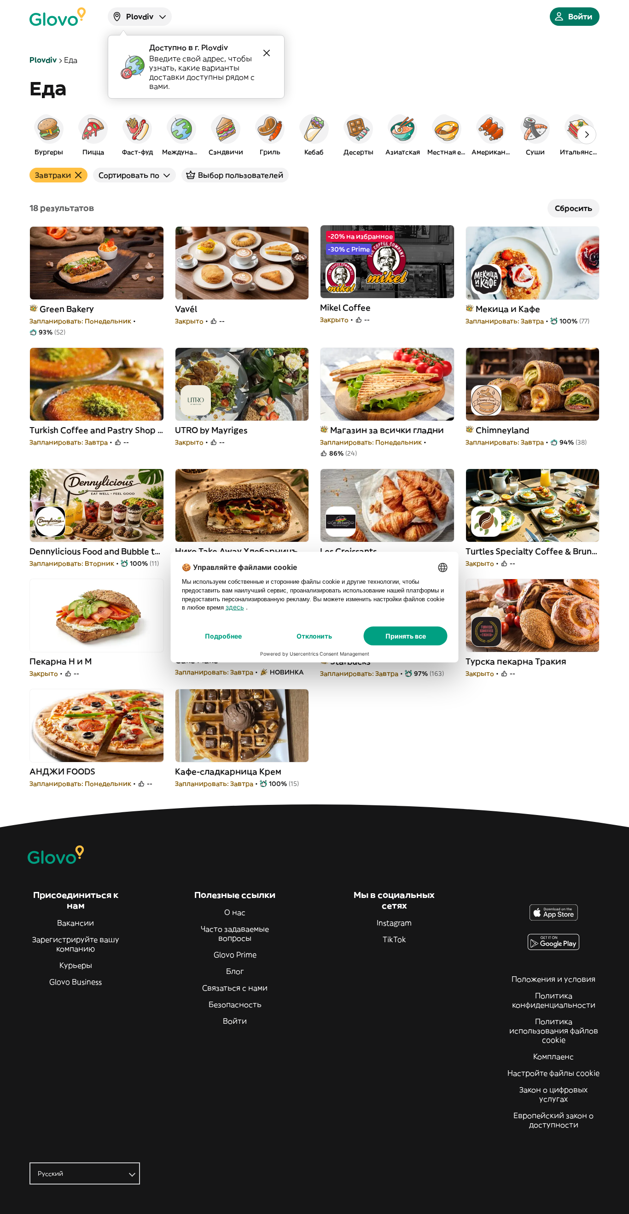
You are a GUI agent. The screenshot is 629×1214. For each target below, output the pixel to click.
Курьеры (75, 965)
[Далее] (586, 134)
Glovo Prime (235, 954)
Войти (235, 1021)
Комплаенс (553, 1056)
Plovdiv (43, 60)
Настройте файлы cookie (553, 1073)
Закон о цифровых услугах (553, 1094)
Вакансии (75, 922)
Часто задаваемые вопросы (235, 933)
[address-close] (266, 53)
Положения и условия (553, 979)
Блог (235, 971)
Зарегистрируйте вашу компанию (75, 944)
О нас (234, 912)
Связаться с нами (235, 987)
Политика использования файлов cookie (553, 1030)
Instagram (394, 922)
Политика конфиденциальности (553, 1000)
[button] (48, 134)
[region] (314, 134)
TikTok (394, 939)
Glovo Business (75, 981)
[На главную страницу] (57, 16)
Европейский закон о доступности (553, 1120)
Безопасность (235, 1004)
